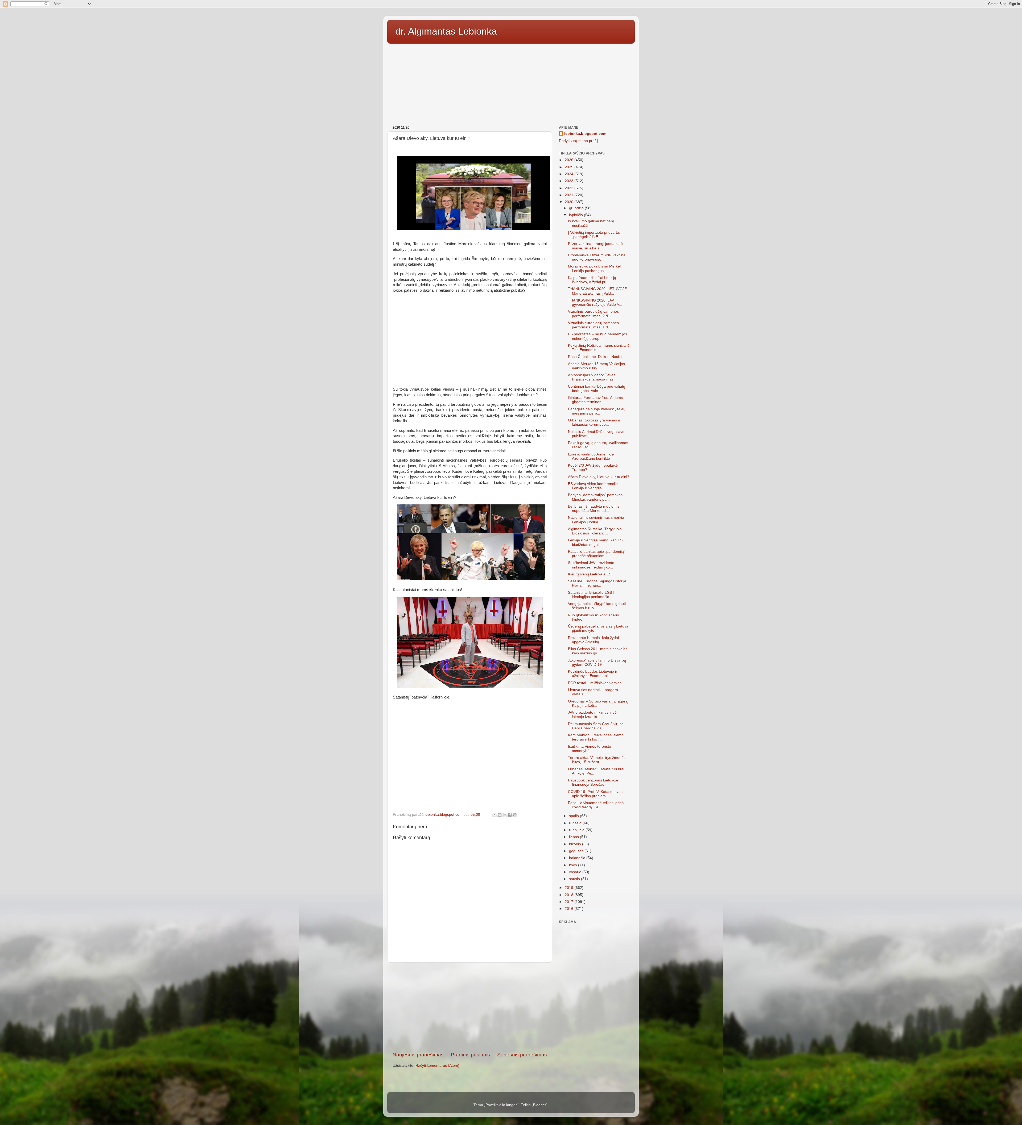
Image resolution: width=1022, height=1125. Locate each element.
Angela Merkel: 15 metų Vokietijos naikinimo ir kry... (596, 366)
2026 (569, 160)
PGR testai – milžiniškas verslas (594, 683)
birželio (575, 844)
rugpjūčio (577, 830)
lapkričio (576, 215)
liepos (574, 837)
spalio (574, 816)
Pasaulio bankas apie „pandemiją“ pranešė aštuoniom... (596, 554)
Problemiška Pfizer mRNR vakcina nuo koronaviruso (596, 257)
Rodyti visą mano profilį (578, 141)
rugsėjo (576, 823)
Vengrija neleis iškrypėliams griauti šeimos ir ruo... (597, 606)
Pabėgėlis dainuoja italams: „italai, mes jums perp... (596, 411)
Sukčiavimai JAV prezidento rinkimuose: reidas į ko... (591, 565)
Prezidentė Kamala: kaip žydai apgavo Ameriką (593, 640)
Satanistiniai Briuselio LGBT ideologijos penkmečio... (591, 595)
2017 (569, 902)
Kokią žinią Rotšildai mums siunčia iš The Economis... (598, 348)
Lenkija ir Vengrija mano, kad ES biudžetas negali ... (595, 542)
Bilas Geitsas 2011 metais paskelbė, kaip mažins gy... (598, 651)
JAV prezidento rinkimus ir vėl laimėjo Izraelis (592, 714)
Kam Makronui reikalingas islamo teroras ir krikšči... (596, 737)
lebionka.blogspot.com (585, 134)
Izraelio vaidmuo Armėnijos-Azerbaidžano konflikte (591, 456)
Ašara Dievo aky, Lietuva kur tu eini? (598, 477)
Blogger (539, 1105)
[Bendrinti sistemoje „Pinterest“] (514, 814)
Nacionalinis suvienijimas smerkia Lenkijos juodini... (596, 520)
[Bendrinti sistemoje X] (504, 814)
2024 (569, 174)
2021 (569, 195)
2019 (569, 888)
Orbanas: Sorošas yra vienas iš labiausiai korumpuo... (594, 422)
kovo (573, 865)
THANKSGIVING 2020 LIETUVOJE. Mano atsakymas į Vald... (598, 291)
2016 (569, 909)
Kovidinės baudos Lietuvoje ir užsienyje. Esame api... (592, 674)
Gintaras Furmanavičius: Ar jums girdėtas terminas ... (595, 400)
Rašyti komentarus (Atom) (437, 1066)
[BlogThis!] (499, 814)
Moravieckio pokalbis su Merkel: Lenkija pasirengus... (595, 268)
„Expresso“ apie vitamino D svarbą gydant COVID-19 (597, 662)
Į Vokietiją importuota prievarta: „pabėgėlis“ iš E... (594, 235)
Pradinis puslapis (470, 1054)
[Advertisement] (511, 82)
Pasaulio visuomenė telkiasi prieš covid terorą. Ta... (596, 805)
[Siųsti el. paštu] (494, 814)
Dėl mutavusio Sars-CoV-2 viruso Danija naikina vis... (596, 726)
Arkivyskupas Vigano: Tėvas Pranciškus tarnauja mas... (592, 377)
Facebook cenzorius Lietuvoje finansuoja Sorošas (593, 782)
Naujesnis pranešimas (418, 1054)
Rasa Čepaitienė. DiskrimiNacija (595, 357)
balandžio (577, 858)
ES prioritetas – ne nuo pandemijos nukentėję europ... (597, 336)
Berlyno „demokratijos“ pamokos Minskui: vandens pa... (595, 497)
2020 (569, 202)
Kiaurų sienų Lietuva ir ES (589, 574)
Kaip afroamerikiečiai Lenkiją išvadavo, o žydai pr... (592, 280)
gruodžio (577, 208)
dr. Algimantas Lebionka (446, 31)
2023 (569, 181)
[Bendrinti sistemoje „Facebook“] (509, 814)
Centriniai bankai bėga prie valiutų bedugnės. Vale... (596, 388)
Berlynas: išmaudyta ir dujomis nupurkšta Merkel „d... (593, 508)
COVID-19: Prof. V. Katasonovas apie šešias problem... (595, 794)
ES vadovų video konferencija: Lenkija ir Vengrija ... (593, 486)
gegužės (576, 851)
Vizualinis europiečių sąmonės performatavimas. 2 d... (593, 314)
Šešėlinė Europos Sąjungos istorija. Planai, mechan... (597, 583)
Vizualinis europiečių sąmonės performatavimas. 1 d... (593, 325)
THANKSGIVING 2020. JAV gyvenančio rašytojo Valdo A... (595, 302)
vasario (575, 872)
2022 (569, 188)
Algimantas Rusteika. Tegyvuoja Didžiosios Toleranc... (595, 531)
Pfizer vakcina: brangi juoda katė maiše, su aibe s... (595, 246)
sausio (575, 879)
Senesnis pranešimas (522, 1054)
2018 (569, 895)
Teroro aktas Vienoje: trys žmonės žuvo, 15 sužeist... (596, 760)
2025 (569, 167)
